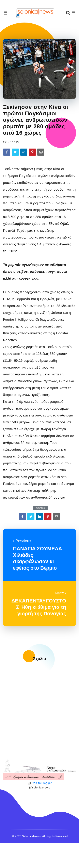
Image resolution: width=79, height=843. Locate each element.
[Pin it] (32, 152)
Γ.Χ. (5, 142)
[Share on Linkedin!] (23, 152)
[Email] (40, 152)
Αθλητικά (40, 507)
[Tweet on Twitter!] (15, 152)
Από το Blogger (41, 783)
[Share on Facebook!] (6, 152)
